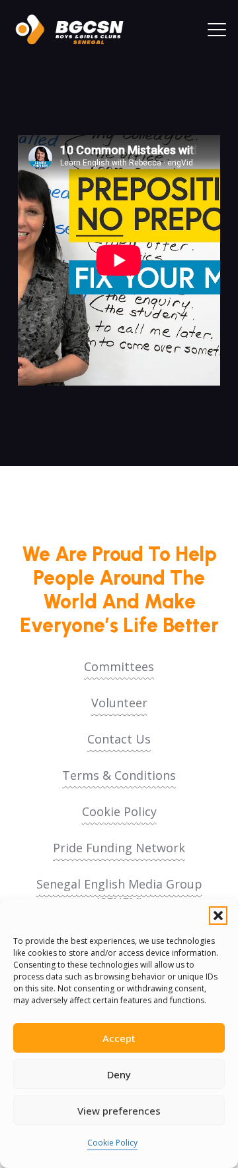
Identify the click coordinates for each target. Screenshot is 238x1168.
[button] (218, 915)
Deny (119, 1074)
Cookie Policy (112, 1142)
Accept (119, 1038)
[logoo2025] (76, 29)
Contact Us (119, 739)
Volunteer (119, 703)
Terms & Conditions (119, 775)
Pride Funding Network (119, 848)
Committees (119, 666)
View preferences (119, 1110)
